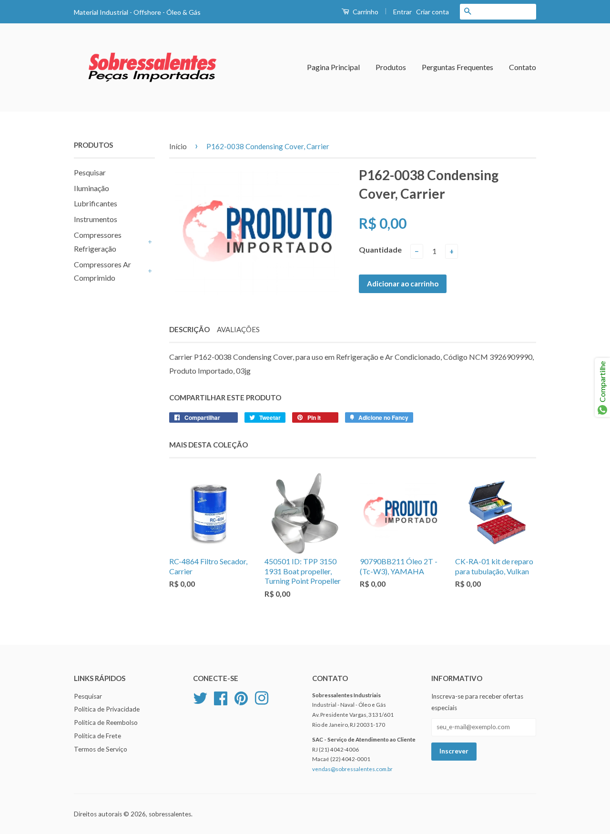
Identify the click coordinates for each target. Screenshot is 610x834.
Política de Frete (97, 736)
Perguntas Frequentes (457, 66)
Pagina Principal (333, 66)
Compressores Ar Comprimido (102, 271)
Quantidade (380, 249)
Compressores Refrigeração (98, 241)
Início (178, 146)
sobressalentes (170, 814)
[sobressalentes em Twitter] (200, 697)
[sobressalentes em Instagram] (261, 697)
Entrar (402, 12)
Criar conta (432, 12)
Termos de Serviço (100, 749)
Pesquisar (90, 172)
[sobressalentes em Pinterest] (241, 697)
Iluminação (91, 188)
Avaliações (238, 329)
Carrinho (364, 12)
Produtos (391, 66)
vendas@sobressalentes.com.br (352, 769)
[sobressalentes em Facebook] (221, 697)
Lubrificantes (95, 203)
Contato (522, 66)
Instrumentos (95, 219)
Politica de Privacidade (107, 709)
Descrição (189, 329)
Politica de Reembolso (106, 722)
